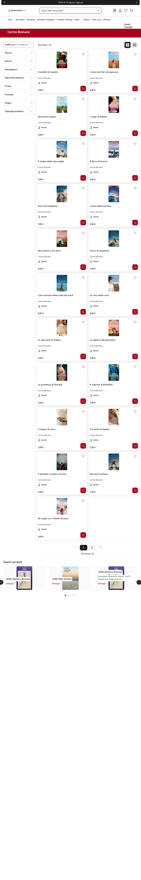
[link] (114, 10)
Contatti (128, 27)
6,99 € (93, 90)
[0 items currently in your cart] (131, 10)
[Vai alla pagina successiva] (100, 547)
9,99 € (93, 313)
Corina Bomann (44, 78)
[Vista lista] (135, 45)
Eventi (127, 24)
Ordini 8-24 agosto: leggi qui (70, 2)
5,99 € (41, 135)
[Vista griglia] (127, 45)
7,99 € (41, 90)
